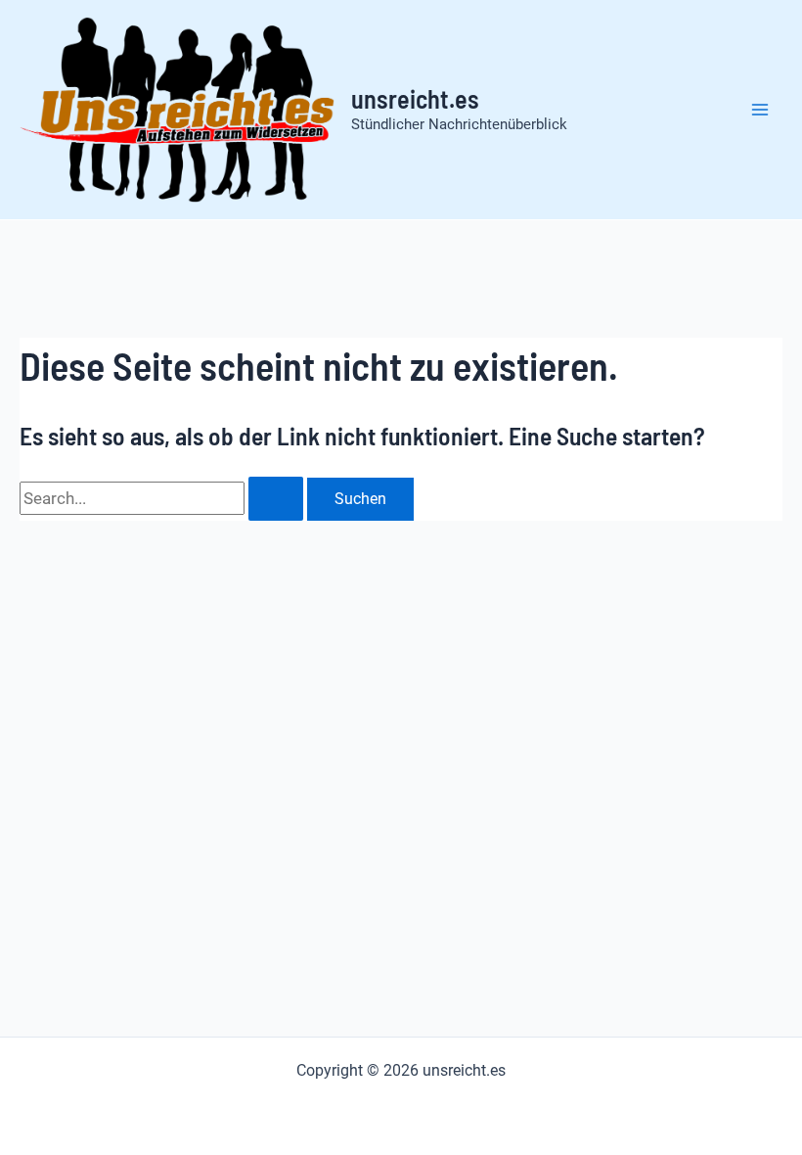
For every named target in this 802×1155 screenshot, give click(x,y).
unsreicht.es (415, 98)
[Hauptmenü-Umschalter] (760, 109)
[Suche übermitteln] (275, 499)
